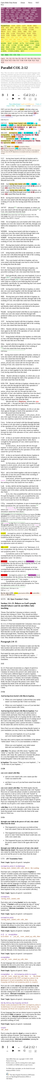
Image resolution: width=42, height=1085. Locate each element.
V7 (25, 58)
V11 (38, 58)
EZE (8, 35)
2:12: (2, 120)
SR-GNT (19, 18)
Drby (32, 14)
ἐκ (16, 137)
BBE (33, 12)
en (19, 139)
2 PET (29, 47)
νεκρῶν (20, 137)
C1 (11, 55)
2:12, (2, 215)
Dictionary (14, 22)
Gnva (36, 16)
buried (22, 109)
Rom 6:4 (6, 120)
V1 (7, 58)
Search (21, 22)
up (32, 125)
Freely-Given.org (11, 1061)
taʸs (15, 141)
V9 (31, 58)
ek (16, 143)
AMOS (3, 30)
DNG (25, 37)
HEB (2, 49)
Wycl (13, 18)
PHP (7, 47)
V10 (35, 58)
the (36, 123)
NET (2, 12)
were (24, 125)
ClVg (3, 503)
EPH (2, 47)
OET (3, 8)
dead (21, 129)
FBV (13, 12)
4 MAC (26, 41)
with (24, 123)
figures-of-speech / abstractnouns (21, 999)
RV (36, 14)
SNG (14, 31)
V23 (2, 62)
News (30, 3)
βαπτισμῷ (29, 133)
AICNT (13, 10)
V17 (17, 60)
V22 (37, 60)
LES (16, 37)
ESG (20, 37)
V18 (21, 60)
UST (29, 8)
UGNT (3, 533)
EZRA (13, 35)
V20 (29, 60)
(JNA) (21, 33)
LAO (7, 37)
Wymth (11, 14)
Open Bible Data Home (9, 3)
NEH (24, 35)
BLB (7, 10)
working (8, 115)
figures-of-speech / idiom (18, 970)
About (22, 3)
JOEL (20, 31)
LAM (13, 33)
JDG (12, 28)
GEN (13, 26)
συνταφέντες (13, 133)
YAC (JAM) (30, 43)
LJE (23, 39)
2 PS (29, 37)
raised (28, 125)
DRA (21, 14)
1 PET (23, 47)
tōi (22, 139)
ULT (24, 8)
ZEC (35, 35)
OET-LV (18, 8)
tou (33, 141)
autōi (16, 139)
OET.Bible (9, 1078)
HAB (3, 33)
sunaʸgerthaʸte (6, 141)
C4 (19, 55)
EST (19, 35)
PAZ (27, 39)
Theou (38, 141)
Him (27, 184)
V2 (10, 58)
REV (22, 51)
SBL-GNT (4, 547)
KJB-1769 (14, 16)
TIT (18, 47)
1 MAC (8, 41)
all (20, 125)
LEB (28, 12)
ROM (27, 45)
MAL (3, 37)
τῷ (25, 133)
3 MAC (20, 41)
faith (35, 113)
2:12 (2, 588)
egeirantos (7, 143)
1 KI (14, 30)
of (24, 127)
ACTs (22, 43)
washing (4, 125)
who (6, 188)
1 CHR (24, 30)
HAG (30, 35)
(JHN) (34, 41)
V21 (33, 60)
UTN (3, 859)
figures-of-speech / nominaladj (20, 1024)
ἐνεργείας (27, 135)
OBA (34, 33)
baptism (34, 184)
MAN (2, 41)
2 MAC (14, 41)
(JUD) (10, 49)
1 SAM (24, 28)
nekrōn (19, 143)
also (15, 125)
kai (36, 139)
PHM (37, 45)
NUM (29, 26)
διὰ (12, 135)
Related (8, 20)
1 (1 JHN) (21, 49)
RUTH (17, 28)
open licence (29, 1065)
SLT (2, 16)
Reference (4, 22)
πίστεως (18, 135)
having (11, 123)
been (15, 123)
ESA (6, 39)
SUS (31, 39)
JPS (6, 14)
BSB (34, 8)
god (30, 127)
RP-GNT (4, 561)
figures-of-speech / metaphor (20, 862)
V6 (22, 58)
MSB (2, 10)
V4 (16, 58)
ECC (9, 31)
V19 (25, 60)
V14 (6, 60)
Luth (2, 486)
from (15, 129)
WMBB (34, 10)
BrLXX (33, 18)
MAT (10, 43)
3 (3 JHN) (13, 51)
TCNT (18, 12)
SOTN (3, 599)
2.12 (2, 351)
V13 (2, 60)
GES (12, 37)
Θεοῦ (36, 135)
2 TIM (35, 47)
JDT (2, 39)
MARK (3, 43)
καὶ (38, 133)
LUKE (15, 43)
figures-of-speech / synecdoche (20, 893)
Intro (6, 55)
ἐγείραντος (7, 137)
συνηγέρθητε (5, 135)
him (31, 123)
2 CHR (31, 30)
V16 (14, 60)
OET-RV (9, 8)
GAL (37, 43)
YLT (26, 14)
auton (13, 143)
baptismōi (26, 139)
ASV (17, 14)
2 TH (8, 45)
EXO (18, 26)
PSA (36, 28)
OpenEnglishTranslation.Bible (20, 1077)
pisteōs (19, 141)
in (34, 123)
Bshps (30, 16)
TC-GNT (4, 575)
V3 (13, 58)
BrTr (2, 20)
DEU (35, 26)
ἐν (22, 133)
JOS (7, 28)
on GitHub (16, 1065)
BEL (35, 39)
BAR (18, 39)
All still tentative (36, 105)
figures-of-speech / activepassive (21, 914)
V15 (10, 60)
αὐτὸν (13, 137)
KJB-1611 (23, 16)
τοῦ (32, 135)
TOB (34, 37)
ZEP (34, 31)
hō (33, 139)
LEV (24, 26)
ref (34, 115)
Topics (15, 20)
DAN (3, 35)
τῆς (14, 135)
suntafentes (11, 139)
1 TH (2, 45)
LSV (7, 12)
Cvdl (2, 18)
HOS (9, 30)
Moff (2, 14)
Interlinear (30, 20)
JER (7, 33)
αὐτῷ (20, 133)
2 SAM (31, 28)
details (28, 1068)
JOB (2, 28)
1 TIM (13, 47)
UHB (26, 18)
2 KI (19, 30)
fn (15, 207)
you (18, 125)
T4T (23, 12)
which (11, 125)
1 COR (13, 45)
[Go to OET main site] (8, 1075)
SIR (14, 39)
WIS (10, 39)
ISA (30, 31)
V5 (19, 58)
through (30, 113)
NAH (29, 33)
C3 (15, 55)
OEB (19, 10)
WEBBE (26, 10)
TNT (7, 18)
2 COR (20, 45)
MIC (25, 31)
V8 (28, 58)
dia (13, 141)
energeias (28, 141)
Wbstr (7, 16)
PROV (3, 31)
